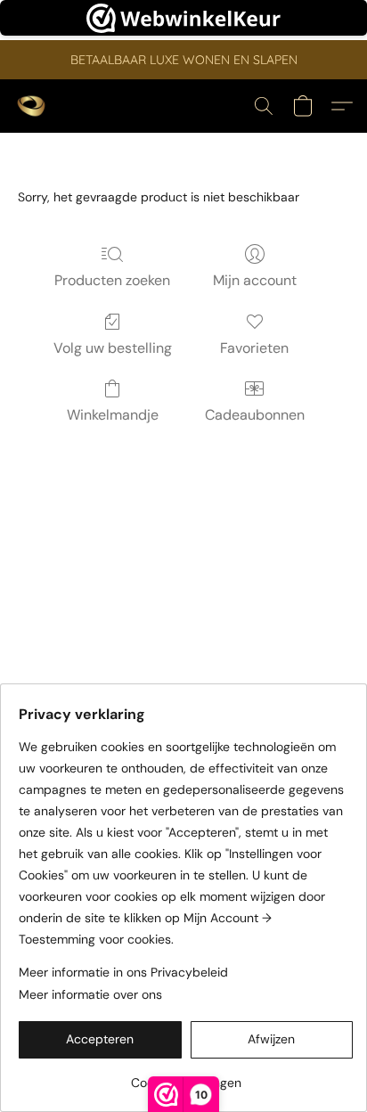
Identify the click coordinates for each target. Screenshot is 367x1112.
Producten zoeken (112, 280)
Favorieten (254, 348)
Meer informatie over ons (90, 994)
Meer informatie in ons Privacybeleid (123, 972)
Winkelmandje (113, 414)
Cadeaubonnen (255, 414)
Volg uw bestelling (112, 348)
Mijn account (255, 280)
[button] (32, 106)
